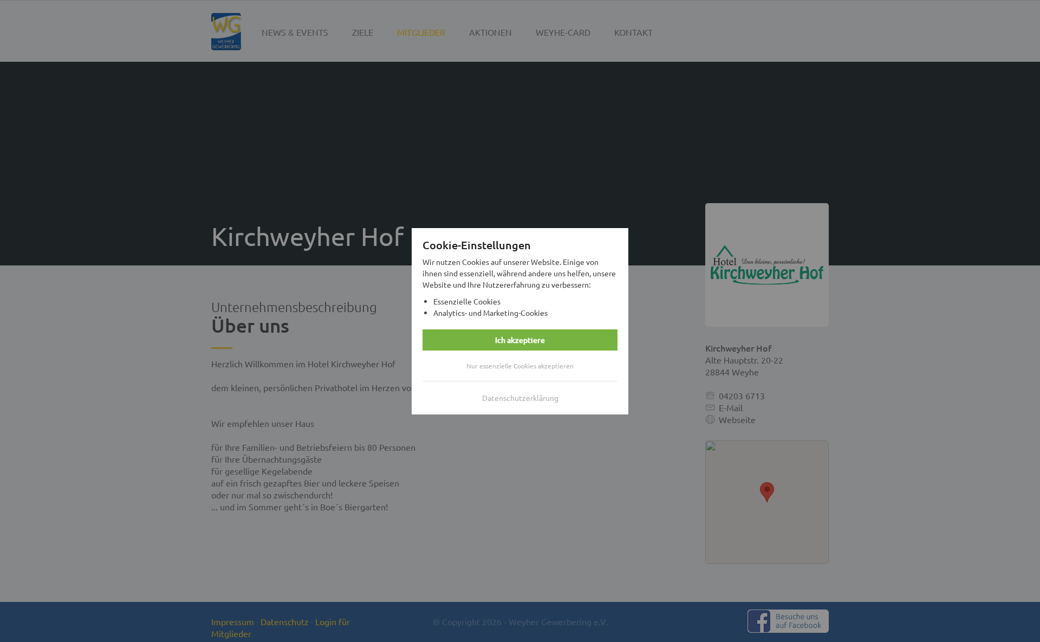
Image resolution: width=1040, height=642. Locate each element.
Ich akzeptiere (520, 340)
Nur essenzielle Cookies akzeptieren (520, 365)
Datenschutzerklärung (520, 398)
